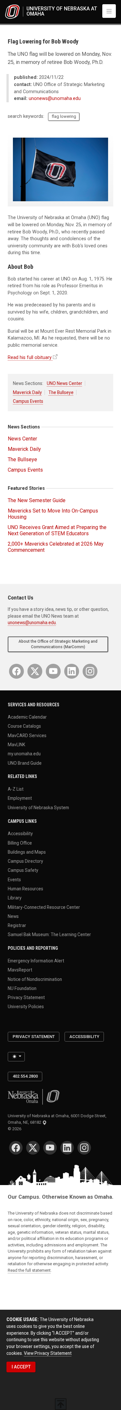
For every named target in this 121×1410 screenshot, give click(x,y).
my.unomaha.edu (24, 753)
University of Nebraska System (38, 807)
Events (14, 879)
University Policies (26, 1006)
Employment (20, 798)
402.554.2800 (25, 1076)
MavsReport (20, 969)
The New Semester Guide (37, 500)
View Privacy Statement (48, 1353)
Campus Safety (23, 870)
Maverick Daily (27, 392)
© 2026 (15, 1128)
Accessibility (20, 833)
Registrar (17, 925)
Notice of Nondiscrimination (35, 979)
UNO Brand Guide (25, 762)
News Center (22, 439)
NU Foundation (22, 988)
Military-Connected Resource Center (44, 906)
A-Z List (16, 789)
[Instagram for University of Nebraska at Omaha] (90, 671)
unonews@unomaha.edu (55, 98)
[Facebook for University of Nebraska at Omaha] (16, 671)
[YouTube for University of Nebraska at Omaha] (53, 671)
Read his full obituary (30, 357)
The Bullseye (61, 392)
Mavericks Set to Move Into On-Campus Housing (53, 514)
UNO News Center (64, 383)
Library (15, 897)
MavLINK (16, 744)
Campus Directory (25, 861)
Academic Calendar (27, 717)
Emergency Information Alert (36, 960)
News (13, 916)
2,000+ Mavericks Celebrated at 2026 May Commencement (56, 547)
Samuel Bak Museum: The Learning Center (49, 934)
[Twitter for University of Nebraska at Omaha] (34, 671)
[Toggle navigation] (109, 11)
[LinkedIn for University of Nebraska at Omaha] (71, 671)
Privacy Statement (26, 997)
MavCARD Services (27, 735)
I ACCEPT (21, 1366)
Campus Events (28, 401)
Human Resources (25, 888)
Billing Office (20, 842)
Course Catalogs (24, 726)
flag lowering (64, 116)
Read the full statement (29, 1270)
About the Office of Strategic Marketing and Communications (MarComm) (57, 644)
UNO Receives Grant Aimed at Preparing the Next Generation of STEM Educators (57, 530)
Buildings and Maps (27, 851)
